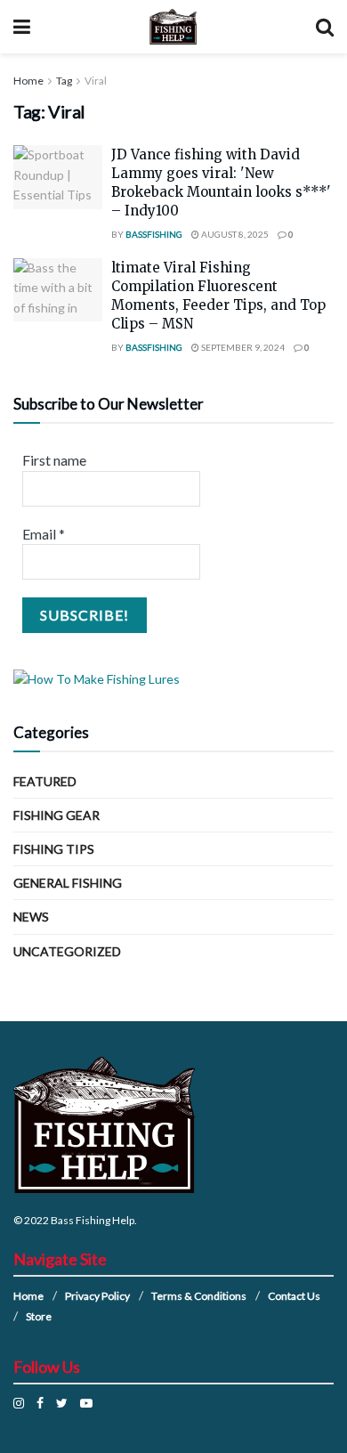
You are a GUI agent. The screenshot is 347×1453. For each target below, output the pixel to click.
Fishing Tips (53, 848)
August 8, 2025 (234, 234)
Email (43, 533)
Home (28, 80)
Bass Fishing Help (92, 1220)
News (31, 916)
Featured (45, 781)
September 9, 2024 (242, 347)
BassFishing (153, 234)
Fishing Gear (56, 815)
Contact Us (294, 1296)
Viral (96, 80)
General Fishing (67, 882)
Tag (64, 80)
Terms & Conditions (198, 1296)
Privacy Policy (97, 1296)
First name (54, 459)
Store (39, 1316)
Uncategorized (67, 951)
